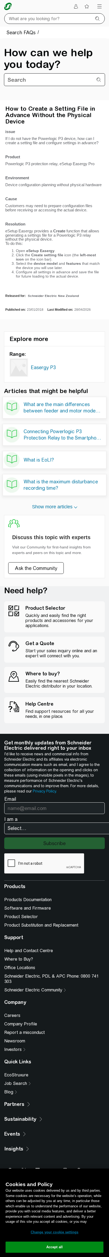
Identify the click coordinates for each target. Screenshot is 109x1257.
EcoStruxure (16, 1074)
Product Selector (21, 916)
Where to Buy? (18, 959)
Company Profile (20, 1023)
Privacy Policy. (45, 791)
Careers (12, 1015)
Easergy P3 (43, 367)
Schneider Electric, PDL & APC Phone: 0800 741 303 (51, 979)
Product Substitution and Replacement (41, 925)
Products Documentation (28, 899)
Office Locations (19, 967)
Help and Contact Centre (28, 950)
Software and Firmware (27, 908)
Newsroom (14, 1040)
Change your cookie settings (55, 1232)
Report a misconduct (24, 1032)
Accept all (54, 1247)
